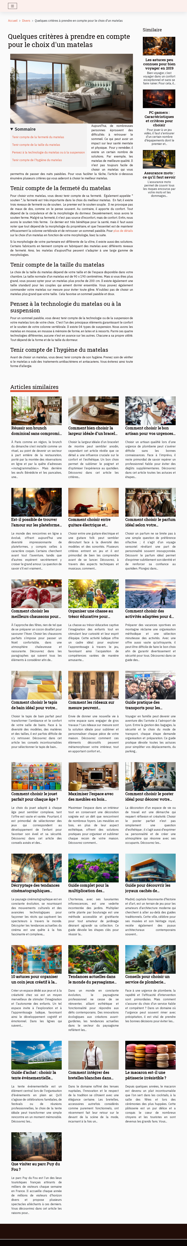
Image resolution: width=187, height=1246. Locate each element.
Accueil (13, 20)
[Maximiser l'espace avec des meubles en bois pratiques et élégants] (93, 776)
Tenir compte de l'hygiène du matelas (37, 160)
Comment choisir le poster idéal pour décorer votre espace (149, 799)
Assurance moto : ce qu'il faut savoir (159, 175)
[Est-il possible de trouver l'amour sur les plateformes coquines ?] (36, 502)
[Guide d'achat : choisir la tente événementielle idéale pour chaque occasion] (36, 1055)
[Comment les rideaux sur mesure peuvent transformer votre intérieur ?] (93, 685)
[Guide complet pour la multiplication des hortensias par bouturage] (93, 867)
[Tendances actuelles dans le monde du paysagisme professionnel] (93, 959)
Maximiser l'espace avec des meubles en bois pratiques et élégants (90, 799)
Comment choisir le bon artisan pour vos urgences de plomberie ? (149, 433)
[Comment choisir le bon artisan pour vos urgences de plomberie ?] (150, 410)
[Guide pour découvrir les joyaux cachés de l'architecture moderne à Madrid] (150, 867)
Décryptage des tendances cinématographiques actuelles (35, 891)
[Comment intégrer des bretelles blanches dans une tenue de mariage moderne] (93, 1055)
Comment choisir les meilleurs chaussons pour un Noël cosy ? (34, 616)
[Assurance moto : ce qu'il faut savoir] (159, 159)
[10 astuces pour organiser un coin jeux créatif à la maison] (36, 959)
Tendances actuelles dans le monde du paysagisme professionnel (91, 982)
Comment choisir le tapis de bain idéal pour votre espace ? (34, 708)
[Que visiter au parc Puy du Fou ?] (36, 1146)
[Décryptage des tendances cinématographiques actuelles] (36, 867)
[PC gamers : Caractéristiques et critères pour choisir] (159, 98)
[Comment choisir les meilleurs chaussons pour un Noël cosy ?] (36, 593)
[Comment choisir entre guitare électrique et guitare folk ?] (93, 502)
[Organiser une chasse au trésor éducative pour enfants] (93, 593)
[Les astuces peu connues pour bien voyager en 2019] (159, 46)
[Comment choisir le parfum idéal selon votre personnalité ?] (150, 502)
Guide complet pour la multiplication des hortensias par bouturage (91, 891)
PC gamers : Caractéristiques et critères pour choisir (159, 118)
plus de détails (123, 231)
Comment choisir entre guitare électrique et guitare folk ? (89, 525)
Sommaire (25, 129)
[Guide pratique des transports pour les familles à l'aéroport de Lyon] (150, 685)
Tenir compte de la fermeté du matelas (38, 137)
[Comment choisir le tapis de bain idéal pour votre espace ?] (36, 685)
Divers (26, 20)
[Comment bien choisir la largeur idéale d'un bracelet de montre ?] (93, 410)
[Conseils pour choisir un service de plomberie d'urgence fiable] (150, 959)
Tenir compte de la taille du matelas (36, 145)
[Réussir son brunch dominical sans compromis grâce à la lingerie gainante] (36, 410)
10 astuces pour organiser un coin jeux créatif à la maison (34, 982)
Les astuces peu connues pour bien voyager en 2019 (159, 63)
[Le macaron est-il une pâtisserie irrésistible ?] (150, 1055)
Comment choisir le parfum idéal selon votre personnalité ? (150, 525)
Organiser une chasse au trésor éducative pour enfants (90, 616)
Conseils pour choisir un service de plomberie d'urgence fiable (147, 982)
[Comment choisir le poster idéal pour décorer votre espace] (150, 776)
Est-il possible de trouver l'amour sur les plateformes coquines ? (36, 525)
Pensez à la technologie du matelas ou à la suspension (48, 152)
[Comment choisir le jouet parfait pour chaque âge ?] (36, 776)
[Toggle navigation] (12, 6)
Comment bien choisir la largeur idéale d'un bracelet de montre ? (93, 433)
